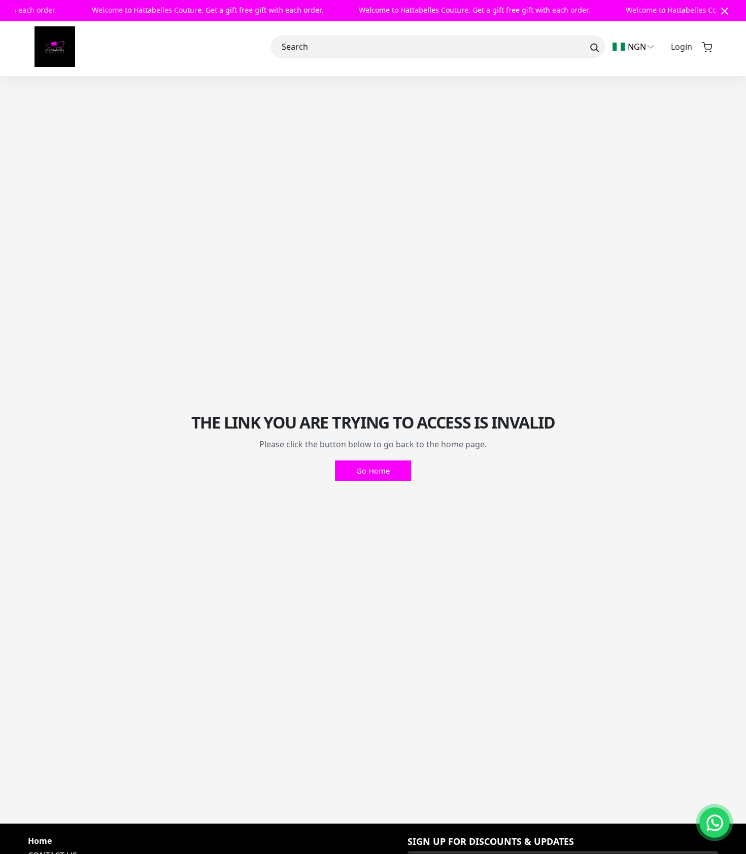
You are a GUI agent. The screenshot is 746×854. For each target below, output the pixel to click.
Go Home (373, 471)
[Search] (593, 46)
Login (681, 46)
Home (40, 841)
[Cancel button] (725, 10)
